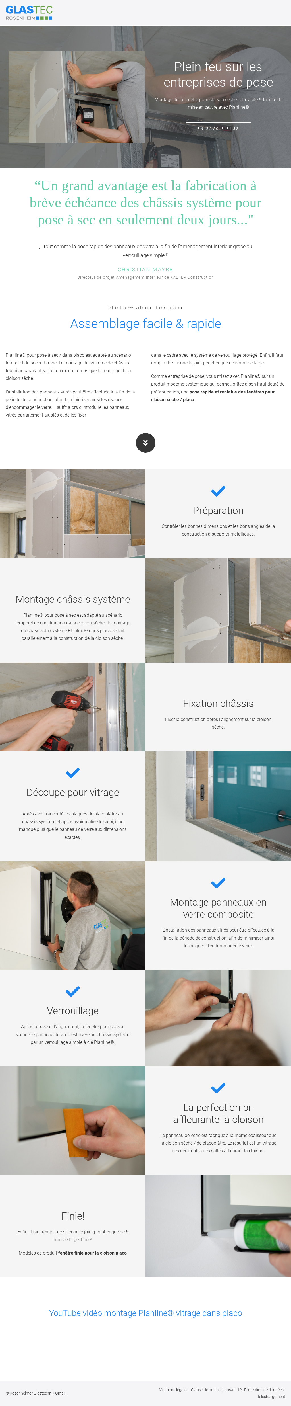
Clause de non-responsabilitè (216, 1389)
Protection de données (264, 1389)
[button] (145, 1324)
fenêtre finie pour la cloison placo (92, 1253)
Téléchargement (271, 1396)
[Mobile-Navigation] (283, 13)
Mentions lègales (174, 1389)
